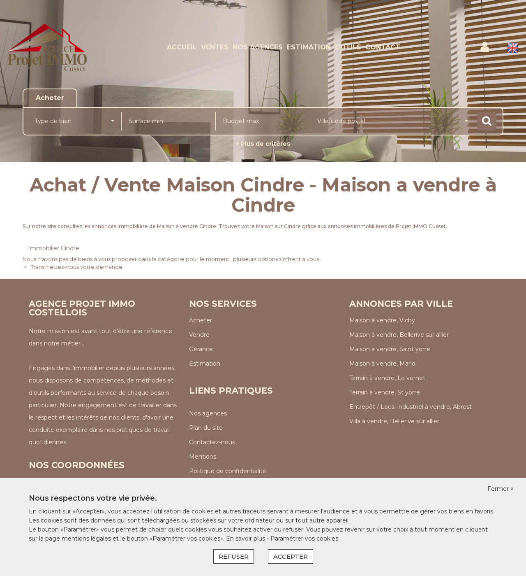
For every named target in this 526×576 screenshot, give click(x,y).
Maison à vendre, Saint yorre (389, 349)
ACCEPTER (290, 556)
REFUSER (234, 556)
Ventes (214, 47)
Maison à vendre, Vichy (382, 320)
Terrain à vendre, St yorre (384, 392)
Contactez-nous (212, 442)
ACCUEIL (182, 47)
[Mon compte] (484, 47)
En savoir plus (246, 538)
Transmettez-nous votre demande (76, 267)
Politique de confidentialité (227, 471)
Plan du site (206, 427)
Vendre (199, 334)
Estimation (309, 47)
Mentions (202, 456)
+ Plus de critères (263, 143)
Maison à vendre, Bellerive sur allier (399, 334)
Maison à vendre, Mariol (383, 363)
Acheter (200, 320)
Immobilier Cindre (53, 248)
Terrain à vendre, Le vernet (387, 378)
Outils (348, 47)
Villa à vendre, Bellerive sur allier (394, 421)
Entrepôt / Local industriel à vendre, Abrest (410, 406)
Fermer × (500, 488)
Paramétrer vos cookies (304, 538)
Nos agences (258, 47)
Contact (382, 47)
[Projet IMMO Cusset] (47, 47)
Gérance (201, 349)
